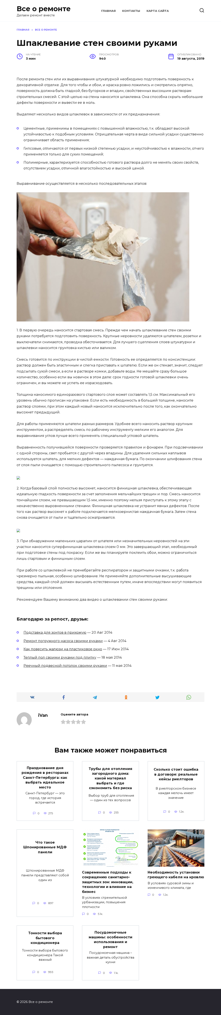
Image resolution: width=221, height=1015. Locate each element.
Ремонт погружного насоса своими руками (63, 641)
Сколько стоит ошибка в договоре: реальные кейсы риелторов (176, 774)
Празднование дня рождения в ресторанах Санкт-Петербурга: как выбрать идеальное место (45, 777)
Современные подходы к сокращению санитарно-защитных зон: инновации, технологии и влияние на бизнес (107, 882)
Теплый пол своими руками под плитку (60, 657)
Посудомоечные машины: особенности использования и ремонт (110, 939)
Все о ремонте (44, 9)
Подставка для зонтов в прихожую (55, 632)
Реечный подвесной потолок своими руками (65, 666)
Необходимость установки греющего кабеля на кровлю (176, 874)
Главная (108, 10)
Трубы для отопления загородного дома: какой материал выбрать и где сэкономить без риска (110, 778)
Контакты (131, 10)
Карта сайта (158, 10)
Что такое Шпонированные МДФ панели (45, 847)
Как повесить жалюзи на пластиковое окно (63, 649)
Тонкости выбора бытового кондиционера (45, 938)
